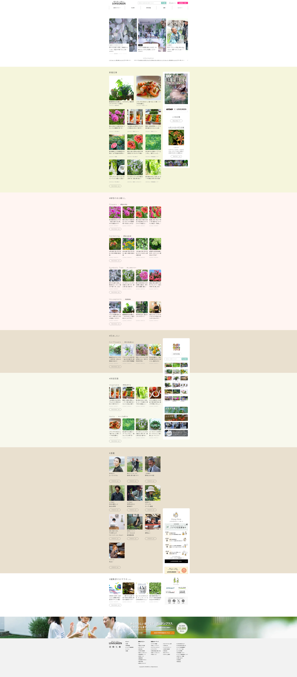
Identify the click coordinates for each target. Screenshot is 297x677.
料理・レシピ (144, 105)
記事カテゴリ (116, 8)
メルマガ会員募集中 (181, 647)
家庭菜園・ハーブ (154, 156)
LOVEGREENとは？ (181, 643)
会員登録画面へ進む (176, 561)
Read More (175, 156)
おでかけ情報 (154, 643)
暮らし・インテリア (155, 645)
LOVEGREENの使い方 (181, 645)
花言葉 (133, 8)
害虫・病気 (141, 661)
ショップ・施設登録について (182, 654)
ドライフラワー (154, 649)
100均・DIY (166, 645)
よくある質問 (179, 650)
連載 (164, 8)
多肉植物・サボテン (142, 659)
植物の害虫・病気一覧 (155, 650)
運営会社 (179, 661)
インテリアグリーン (167, 647)
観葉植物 (117, 105)
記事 (127, 643)
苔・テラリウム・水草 (168, 643)
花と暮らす (142, 45)
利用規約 (179, 659)
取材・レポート (136, 131)
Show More (175, 121)
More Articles (114, 186)
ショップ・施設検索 (129, 647)
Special (180, 7)
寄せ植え (140, 649)
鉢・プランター (166, 652)
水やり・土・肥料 (167, 654)
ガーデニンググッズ (155, 647)
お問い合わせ (180, 658)
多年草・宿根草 (142, 650)
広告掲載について (180, 652)
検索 (164, 3)
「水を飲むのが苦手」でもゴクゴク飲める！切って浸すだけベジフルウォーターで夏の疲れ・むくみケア (132, 60)
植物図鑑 (148, 8)
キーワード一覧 (180, 649)
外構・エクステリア (142, 663)
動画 (127, 650)
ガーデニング (141, 647)
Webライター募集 (180, 656)
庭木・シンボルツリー (174, 45)
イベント (127, 649)
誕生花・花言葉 (142, 645)
